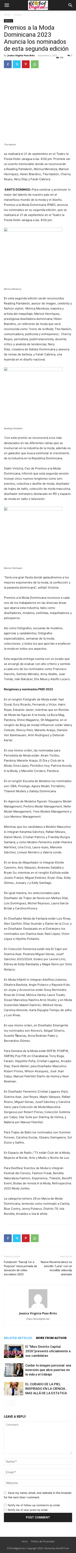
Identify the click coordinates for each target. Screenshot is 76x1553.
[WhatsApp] (35, 64)
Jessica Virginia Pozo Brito (21, 55)
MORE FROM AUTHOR (51, 1338)
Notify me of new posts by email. (28, 1509)
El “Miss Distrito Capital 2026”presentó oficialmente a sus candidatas (48, 1351)
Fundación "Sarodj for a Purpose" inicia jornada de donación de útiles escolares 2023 (20, 1268)
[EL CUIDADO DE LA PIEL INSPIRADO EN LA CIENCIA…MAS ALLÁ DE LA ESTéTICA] (13, 1388)
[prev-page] (6, 1403)
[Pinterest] (26, 64)
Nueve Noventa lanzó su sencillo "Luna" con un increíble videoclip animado (56, 1268)
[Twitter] (17, 64)
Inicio (24, 1541)
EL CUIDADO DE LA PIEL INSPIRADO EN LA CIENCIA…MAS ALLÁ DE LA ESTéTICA (46, 1388)
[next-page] (12, 1403)
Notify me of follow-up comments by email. (34, 1505)
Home (7, 14)
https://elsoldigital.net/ (38, 1319)
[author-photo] (38, 1307)
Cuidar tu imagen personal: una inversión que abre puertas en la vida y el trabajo (48, 1369)
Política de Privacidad (42, 1541)
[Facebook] (8, 64)
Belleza (18, 14)
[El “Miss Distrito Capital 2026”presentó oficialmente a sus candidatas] (13, 1351)
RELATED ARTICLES (18, 1338)
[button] (6, 5)
